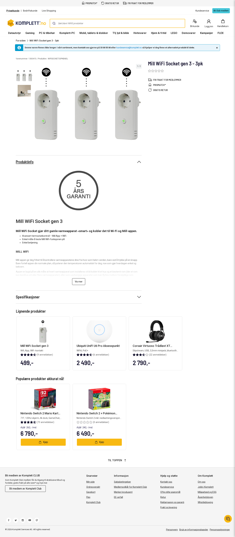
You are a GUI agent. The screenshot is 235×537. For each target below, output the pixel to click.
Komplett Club (93, 502)
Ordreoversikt (93, 487)
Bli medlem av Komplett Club (25, 488)
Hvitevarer (140, 33)
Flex (88, 497)
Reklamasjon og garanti (172, 502)
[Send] (54, 23)
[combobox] (117, 23)
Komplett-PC (67, 33)
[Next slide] (139, 104)
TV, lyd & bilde (121, 33)
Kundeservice (167, 487)
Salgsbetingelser (122, 482)
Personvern (172, 529)
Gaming (30, 33)
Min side (90, 482)
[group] (88, 104)
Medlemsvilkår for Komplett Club (130, 487)
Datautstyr (14, 33)
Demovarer (189, 33)
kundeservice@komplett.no (129, 47)
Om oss (201, 482)
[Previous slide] (36, 104)
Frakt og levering (168, 507)
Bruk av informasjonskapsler (193, 529)
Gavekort (90, 492)
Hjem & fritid (158, 33)
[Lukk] (216, 47)
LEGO (174, 33)
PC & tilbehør (47, 33)
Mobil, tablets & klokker (93, 33)
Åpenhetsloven (205, 497)
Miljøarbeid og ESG (207, 492)
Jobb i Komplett (206, 487)
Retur (163, 497)
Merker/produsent (123, 492)
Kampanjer (206, 33)
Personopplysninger (220, 529)
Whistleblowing (205, 502)
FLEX (220, 33)
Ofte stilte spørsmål (170, 492)
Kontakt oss (166, 482)
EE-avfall (118, 497)
